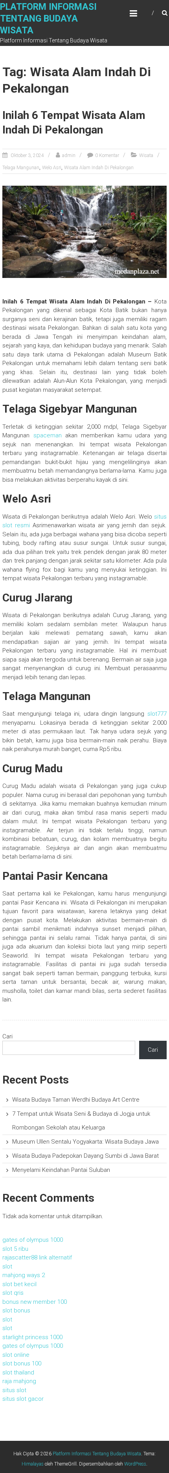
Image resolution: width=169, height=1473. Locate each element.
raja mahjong (19, 1381)
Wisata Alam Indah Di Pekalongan (99, 167)
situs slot (14, 1390)
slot (7, 1266)
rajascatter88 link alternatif (37, 1257)
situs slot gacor (23, 1398)
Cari (7, 1036)
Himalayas (33, 1464)
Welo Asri (51, 167)
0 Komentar (107, 155)
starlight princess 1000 (32, 1337)
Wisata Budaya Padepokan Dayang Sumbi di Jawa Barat (85, 1155)
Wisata (146, 155)
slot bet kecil (19, 1284)
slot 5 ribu (15, 1248)
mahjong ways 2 (23, 1275)
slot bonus (16, 1310)
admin (68, 155)
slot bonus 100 (21, 1363)
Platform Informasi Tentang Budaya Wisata (48, 19)
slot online (15, 1354)
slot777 (157, 713)
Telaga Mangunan (20, 167)
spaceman (47, 435)
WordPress (135, 1464)
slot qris (13, 1292)
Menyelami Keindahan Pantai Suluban (61, 1169)
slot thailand (18, 1372)
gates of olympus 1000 (32, 1239)
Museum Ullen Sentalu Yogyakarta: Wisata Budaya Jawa (85, 1141)
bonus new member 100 (34, 1301)
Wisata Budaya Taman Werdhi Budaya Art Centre (76, 1099)
